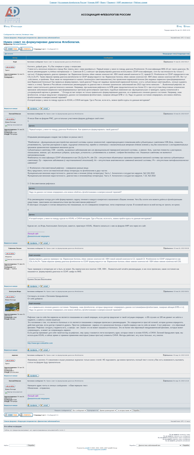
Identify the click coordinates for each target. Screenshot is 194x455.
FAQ (180, 26)
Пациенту (111, 2)
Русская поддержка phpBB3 (97, 449)
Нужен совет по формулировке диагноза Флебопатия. (42, 42)
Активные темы (27, 34)
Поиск (187, 26)
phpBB (87, 448)
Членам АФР (93, 2)
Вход (8, 26)
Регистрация (17, 26)
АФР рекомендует (125, 2)
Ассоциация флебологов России (72, 2)
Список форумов (10, 37)
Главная (53, 2)
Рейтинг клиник (140, 2)
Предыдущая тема (169, 53)
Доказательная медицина (38, 236)
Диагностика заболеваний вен (49, 37)
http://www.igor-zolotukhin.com (40, 343)
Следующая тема (183, 53)
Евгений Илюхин (19, 44)
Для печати (9, 53)
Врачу (103, 2)
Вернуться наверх (10, 108)
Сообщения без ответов (12, 34)
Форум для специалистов (27, 37)
